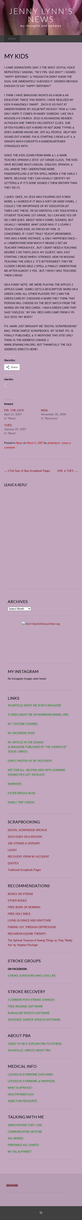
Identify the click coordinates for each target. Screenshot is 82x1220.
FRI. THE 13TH (14, 410)
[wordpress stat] (12, 1185)
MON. (44, 410)
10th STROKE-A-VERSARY (24, 843)
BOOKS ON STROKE (20, 893)
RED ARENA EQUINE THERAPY (27, 933)
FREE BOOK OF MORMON (24, 907)
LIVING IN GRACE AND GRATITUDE (29, 920)
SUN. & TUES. (67, 470)
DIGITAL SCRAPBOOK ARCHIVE (27, 830)
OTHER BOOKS (17, 900)
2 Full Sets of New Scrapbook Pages (27, 470)
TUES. (8, 425)
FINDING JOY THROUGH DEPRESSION (32, 927)
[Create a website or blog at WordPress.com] (41, 1213)
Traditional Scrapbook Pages (24, 869)
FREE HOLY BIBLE (19, 913)
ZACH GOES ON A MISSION (25, 836)
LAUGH (12, 849)
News (19, 442)
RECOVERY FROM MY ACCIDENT (28, 856)
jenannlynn (54, 442)
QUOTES (13, 863)
